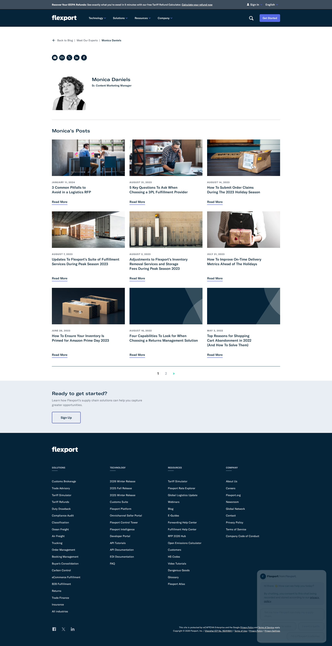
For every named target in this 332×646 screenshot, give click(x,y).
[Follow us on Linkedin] (72, 629)
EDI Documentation (122, 556)
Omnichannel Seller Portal (126, 515)
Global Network (235, 509)
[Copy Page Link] (62, 58)
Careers (230, 488)
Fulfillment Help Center (182, 529)
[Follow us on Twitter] (63, 629)
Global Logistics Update (182, 495)
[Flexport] (64, 18)
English (270, 4)
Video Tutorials (177, 563)
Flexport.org (233, 495)
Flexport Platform (120, 509)
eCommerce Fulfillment (66, 577)
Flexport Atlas (176, 584)
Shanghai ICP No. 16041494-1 (218, 630)
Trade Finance (60, 598)
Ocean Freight (60, 529)
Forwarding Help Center (182, 522)
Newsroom (232, 502)
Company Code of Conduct (242, 536)
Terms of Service (236, 529)
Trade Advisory (61, 488)
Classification (60, 522)
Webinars (173, 502)
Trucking (57, 543)
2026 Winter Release (122, 481)
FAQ (112, 563)
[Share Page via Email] (55, 58)
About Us (231, 481)
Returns (56, 591)
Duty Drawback (61, 509)
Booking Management (65, 556)
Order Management (63, 549)
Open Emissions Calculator (184, 543)
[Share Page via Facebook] (84, 58)
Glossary (173, 577)
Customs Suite (119, 502)
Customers (174, 549)
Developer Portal (120, 536)
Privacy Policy (234, 522)
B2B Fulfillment (61, 584)
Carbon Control (61, 570)
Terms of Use (240, 630)
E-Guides (173, 515)
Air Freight (58, 536)
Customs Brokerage (64, 481)
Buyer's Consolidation (65, 563)
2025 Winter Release (122, 495)
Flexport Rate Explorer (181, 488)
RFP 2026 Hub (177, 536)
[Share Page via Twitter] (69, 58)
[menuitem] (98, 18)
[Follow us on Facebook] (54, 629)
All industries (60, 611)
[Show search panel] (251, 18)
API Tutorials (118, 543)
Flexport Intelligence (122, 529)
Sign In (254, 4)
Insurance (58, 604)
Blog (170, 509)
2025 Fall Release (121, 488)
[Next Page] (174, 373)
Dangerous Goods (179, 570)
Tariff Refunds (60, 502)
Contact (231, 515)
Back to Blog (65, 40)
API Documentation (122, 549)
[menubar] (166, 18)
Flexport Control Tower (124, 522)
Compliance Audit (63, 515)
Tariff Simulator (61, 495)
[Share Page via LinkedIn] (77, 58)
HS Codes (174, 556)
